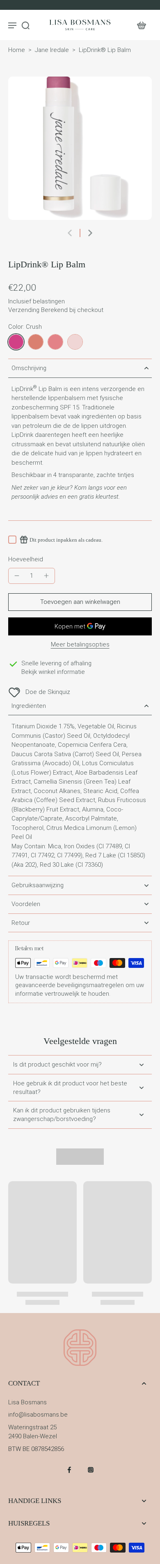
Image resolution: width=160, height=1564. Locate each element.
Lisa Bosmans (27, 1402)
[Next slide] (90, 233)
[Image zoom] (80, 148)
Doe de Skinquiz (47, 692)
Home (16, 50)
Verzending (24, 310)
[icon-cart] (141, 25)
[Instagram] (91, 1470)
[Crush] (16, 342)
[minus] (17, 576)
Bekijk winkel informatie (53, 672)
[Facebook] (69, 1470)
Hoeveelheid (25, 559)
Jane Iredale (52, 50)
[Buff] (35, 342)
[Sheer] (75, 342)
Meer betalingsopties (80, 645)
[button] (80, 602)
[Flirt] (55, 342)
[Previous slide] (70, 233)
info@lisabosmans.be (38, 1414)
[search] (25, 25)
